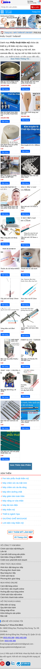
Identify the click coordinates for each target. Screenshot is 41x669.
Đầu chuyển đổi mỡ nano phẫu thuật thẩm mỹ (30, 82)
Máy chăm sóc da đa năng (15, 487)
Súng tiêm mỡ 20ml (8, 328)
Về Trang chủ (20, 537)
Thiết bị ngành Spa (11, 514)
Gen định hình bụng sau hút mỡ (29, 113)
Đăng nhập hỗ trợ (7, 610)
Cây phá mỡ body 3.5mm (9, 298)
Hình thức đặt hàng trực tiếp (11, 567)
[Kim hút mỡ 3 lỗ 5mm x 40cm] (30, 196)
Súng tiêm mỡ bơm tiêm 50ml (29, 328)
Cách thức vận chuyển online (12, 589)
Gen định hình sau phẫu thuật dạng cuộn (9, 145)
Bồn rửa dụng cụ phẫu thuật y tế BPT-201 (9, 176)
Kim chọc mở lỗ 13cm (29, 298)
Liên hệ (3, 551)
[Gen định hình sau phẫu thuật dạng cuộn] (10, 134)
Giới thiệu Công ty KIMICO (11, 557)
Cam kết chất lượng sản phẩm (12, 554)
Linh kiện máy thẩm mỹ (13, 523)
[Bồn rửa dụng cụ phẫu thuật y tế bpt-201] (10, 165)
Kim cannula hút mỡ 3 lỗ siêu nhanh (30, 421)
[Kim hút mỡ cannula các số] (10, 410)
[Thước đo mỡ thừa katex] (10, 257)
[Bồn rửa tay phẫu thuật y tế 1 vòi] (10, 348)
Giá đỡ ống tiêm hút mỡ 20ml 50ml (29, 176)
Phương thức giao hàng (10, 579)
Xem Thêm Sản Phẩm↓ (20, 466)
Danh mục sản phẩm (8, 12)
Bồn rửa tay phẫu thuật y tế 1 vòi (9, 359)
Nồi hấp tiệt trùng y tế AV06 (8, 390)
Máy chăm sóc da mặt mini (15, 483)
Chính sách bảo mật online (11, 594)
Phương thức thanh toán (10, 570)
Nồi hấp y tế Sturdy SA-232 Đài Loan (29, 359)
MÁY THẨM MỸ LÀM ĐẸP (23, 32)
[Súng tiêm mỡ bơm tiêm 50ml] (30, 317)
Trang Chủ (36, 12)
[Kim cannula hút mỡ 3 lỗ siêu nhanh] (30, 410)
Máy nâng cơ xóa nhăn (13, 501)
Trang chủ (8, 32)
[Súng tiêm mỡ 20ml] (10, 317)
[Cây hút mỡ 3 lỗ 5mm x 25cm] (30, 226)
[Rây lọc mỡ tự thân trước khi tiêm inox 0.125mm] (10, 71)
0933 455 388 (10, 641)
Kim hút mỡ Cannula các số (9, 421)
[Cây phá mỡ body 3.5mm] (10, 287)
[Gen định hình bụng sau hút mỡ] (30, 101)
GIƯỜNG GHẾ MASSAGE (15, 518)
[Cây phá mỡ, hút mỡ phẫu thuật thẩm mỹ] (10, 441)
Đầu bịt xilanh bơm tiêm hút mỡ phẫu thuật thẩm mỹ (9, 114)
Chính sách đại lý (7, 576)
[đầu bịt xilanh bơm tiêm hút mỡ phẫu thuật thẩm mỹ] (10, 101)
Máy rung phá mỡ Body (9, 238)
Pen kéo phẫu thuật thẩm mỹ (16, 478)
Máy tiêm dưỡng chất (12, 492)
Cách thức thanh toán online (11, 597)
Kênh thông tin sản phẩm (10, 613)
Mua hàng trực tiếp (8, 573)
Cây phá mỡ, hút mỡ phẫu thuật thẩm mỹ (10, 452)
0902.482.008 (21, 638)
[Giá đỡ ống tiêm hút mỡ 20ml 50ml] (30, 165)
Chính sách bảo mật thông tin (12, 549)
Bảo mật (3, 616)
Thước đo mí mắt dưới (29, 268)
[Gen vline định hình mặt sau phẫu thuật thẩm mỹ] (10, 196)
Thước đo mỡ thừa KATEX (10, 268)
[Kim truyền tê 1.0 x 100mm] (30, 134)
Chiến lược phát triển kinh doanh (13, 560)
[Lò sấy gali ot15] (30, 379)
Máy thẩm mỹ (9, 510)
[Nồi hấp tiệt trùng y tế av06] (10, 379)
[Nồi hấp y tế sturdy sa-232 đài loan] (30, 348)
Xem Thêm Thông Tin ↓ (21, 59)
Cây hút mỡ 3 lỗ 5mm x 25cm (29, 238)
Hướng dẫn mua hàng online (12, 592)
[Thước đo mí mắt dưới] (30, 257)
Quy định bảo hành (8, 608)
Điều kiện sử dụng (7, 605)
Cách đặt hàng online (9, 586)
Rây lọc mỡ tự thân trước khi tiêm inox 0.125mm (10, 82)
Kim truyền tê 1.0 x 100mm (30, 145)
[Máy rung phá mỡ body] (10, 226)
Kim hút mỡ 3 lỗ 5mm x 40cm (29, 207)
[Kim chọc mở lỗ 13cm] (30, 287)
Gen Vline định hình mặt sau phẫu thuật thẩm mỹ (9, 207)
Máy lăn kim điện (10, 505)
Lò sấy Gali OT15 (27, 390)
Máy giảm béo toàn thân (13, 496)
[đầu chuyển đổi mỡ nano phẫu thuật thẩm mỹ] (30, 71)
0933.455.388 (8, 638)
